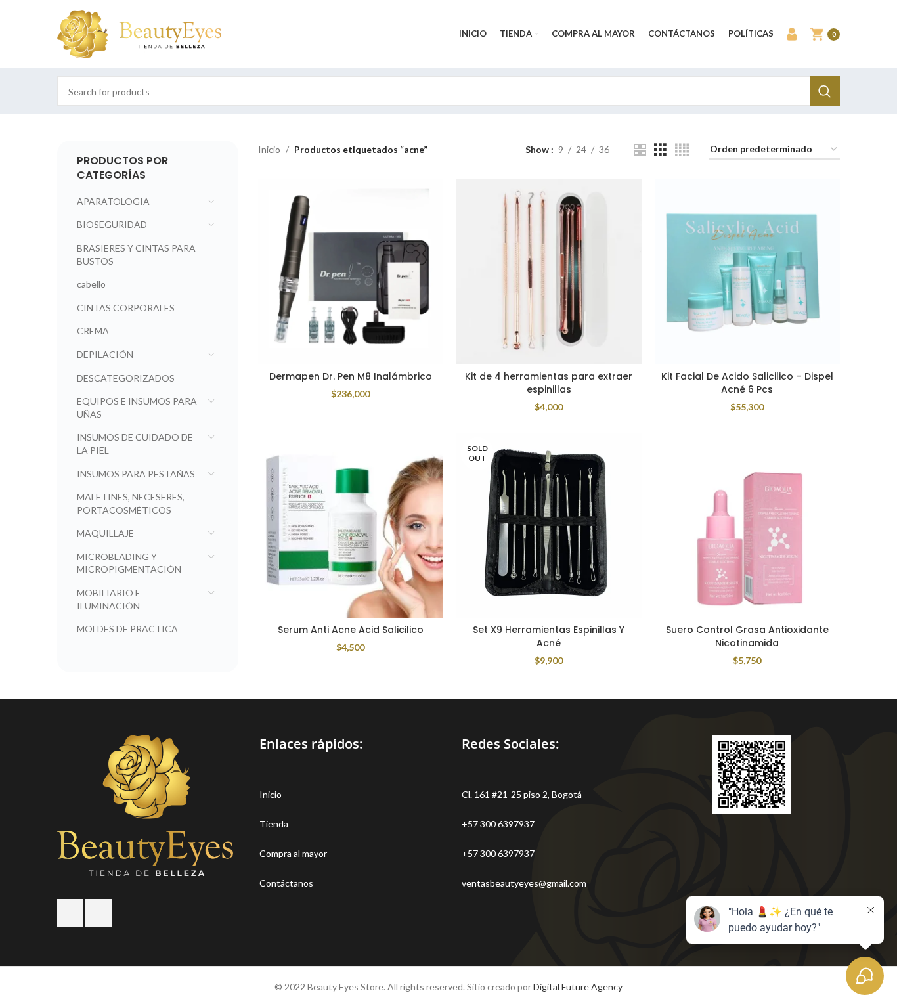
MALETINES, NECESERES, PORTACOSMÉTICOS (131, 503)
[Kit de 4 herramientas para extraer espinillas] (549, 271)
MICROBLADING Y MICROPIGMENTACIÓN (129, 563)
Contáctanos (286, 882)
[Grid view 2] (640, 150)
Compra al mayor (293, 853)
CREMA (93, 330)
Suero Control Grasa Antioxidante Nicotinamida (747, 636)
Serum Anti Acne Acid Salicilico (351, 629)
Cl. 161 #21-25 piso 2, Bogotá (522, 794)
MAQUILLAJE (105, 532)
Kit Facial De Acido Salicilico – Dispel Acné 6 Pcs (747, 383)
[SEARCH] (825, 91)
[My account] (792, 34)
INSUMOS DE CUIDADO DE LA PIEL (135, 443)
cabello (91, 284)
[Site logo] (139, 33)
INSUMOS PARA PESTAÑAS (136, 473)
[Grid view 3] (660, 150)
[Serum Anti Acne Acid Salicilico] (350, 525)
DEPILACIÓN (105, 354)
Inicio (269, 149)
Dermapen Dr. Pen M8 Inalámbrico (350, 376)
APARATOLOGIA (113, 201)
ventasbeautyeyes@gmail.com (524, 882)
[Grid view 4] (682, 150)
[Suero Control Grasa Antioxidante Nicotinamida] (747, 525)
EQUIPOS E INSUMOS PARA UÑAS (137, 407)
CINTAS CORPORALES (126, 307)
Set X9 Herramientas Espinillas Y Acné (548, 636)
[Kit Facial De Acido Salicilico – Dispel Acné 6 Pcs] (747, 271)
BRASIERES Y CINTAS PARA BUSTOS (136, 254)
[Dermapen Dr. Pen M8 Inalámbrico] (350, 271)
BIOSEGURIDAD (112, 224)
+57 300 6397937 (498, 823)
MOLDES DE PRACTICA (127, 628)
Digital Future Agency (578, 986)
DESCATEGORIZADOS (126, 377)
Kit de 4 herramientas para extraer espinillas (548, 383)
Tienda (273, 823)
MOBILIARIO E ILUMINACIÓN (109, 599)
